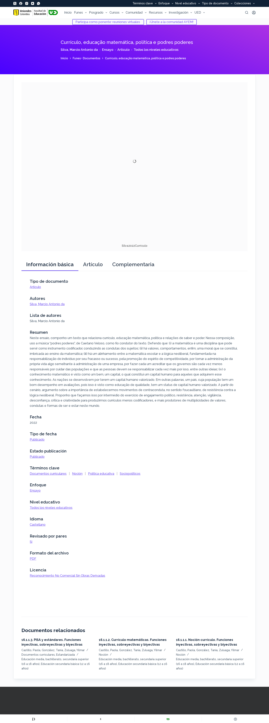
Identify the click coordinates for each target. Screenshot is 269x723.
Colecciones (242, 3)
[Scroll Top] (235, 719)
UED (197, 12)
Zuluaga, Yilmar (74, 650)
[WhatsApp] (38, 3)
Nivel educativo (185, 3)
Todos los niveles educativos (156, 50)
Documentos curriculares (48, 474)
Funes (78, 12)
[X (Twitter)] (14, 3)
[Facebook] (20, 3)
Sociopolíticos (130, 474)
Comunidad (134, 12)
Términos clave (143, 3)
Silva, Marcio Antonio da (79, 50)
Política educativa (101, 474)
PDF (33, 559)
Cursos (114, 12)
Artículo (123, 50)
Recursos (156, 12)
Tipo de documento (215, 3)
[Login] (254, 12)
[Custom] (33, 719)
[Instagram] (26, 3)
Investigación (178, 12)
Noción (77, 474)
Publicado (37, 439)
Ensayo (107, 50)
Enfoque (164, 3)
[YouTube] (32, 3)
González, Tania (52, 650)
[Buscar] (246, 12)
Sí (31, 542)
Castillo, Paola (30, 650)
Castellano (37, 524)
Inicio (68, 12)
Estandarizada (65, 654)
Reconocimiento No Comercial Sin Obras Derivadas (67, 575)
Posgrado (96, 12)
